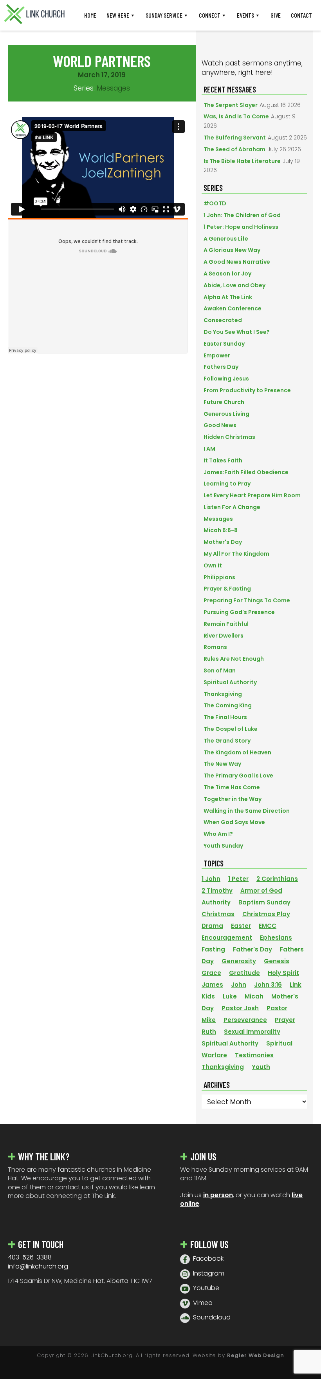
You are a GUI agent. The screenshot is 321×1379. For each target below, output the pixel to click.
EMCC (267, 926)
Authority (216, 902)
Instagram (208, 1273)
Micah (254, 996)
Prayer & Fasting (227, 589)
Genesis (276, 961)
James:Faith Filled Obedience (246, 472)
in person (218, 1195)
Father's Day (252, 949)
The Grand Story (227, 741)
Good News (220, 425)
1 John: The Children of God (242, 215)
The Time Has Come (232, 787)
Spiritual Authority (230, 682)
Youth (261, 1067)
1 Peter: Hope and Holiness (241, 227)
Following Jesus (226, 378)
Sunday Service (164, 15)
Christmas (218, 914)
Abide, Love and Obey (234, 285)
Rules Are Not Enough (234, 659)
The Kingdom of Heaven (237, 752)
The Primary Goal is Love (238, 775)
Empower (217, 355)
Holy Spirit (283, 973)
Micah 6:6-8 (221, 530)
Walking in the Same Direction (247, 811)
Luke (230, 996)
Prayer (285, 1020)
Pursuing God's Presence (239, 612)
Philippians (219, 577)
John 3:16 (268, 984)
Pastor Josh (240, 1008)
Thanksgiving (223, 694)
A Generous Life (226, 239)
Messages (113, 88)
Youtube (206, 1287)
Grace (211, 973)
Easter (241, 926)
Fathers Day (221, 367)
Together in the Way (232, 799)
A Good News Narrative (237, 262)
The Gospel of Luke (231, 729)
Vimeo (203, 1302)
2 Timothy (217, 890)
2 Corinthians (277, 879)
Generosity (239, 961)
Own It (213, 565)
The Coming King (228, 705)
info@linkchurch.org (38, 1266)
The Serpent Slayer (231, 105)
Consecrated (223, 320)
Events (245, 15)
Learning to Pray (227, 483)
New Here (117, 15)
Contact (301, 15)
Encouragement (227, 937)
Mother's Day (223, 542)
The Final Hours (225, 717)
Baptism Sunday (264, 902)
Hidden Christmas (229, 437)
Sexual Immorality (252, 1031)
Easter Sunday (224, 344)
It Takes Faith (223, 460)
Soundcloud (212, 1317)
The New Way (222, 764)
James (212, 984)
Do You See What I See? (237, 332)
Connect (209, 15)
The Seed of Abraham (234, 149)
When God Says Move (234, 822)
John (238, 984)
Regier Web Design (255, 1355)
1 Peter (238, 879)
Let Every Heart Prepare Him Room (252, 495)
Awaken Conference (232, 308)
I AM (209, 449)
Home (90, 15)
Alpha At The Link (228, 297)
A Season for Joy (227, 273)
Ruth (209, 1031)
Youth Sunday (223, 846)
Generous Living (226, 414)
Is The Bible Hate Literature (242, 161)
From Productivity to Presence (247, 390)
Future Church (224, 402)
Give (276, 15)
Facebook (208, 1258)
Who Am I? (218, 834)
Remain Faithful (226, 624)
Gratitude (244, 973)
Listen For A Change (232, 507)
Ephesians (276, 937)
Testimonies (254, 1055)
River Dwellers (223, 636)
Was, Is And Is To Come (236, 116)
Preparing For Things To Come (247, 600)
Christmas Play (266, 914)
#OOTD (215, 203)
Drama (212, 926)
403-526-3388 (30, 1257)
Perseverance (245, 1020)
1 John (211, 879)
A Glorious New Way (232, 250)
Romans (215, 647)
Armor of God (261, 890)
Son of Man (220, 670)
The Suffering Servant (235, 137)
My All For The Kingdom (236, 554)
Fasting (213, 949)
